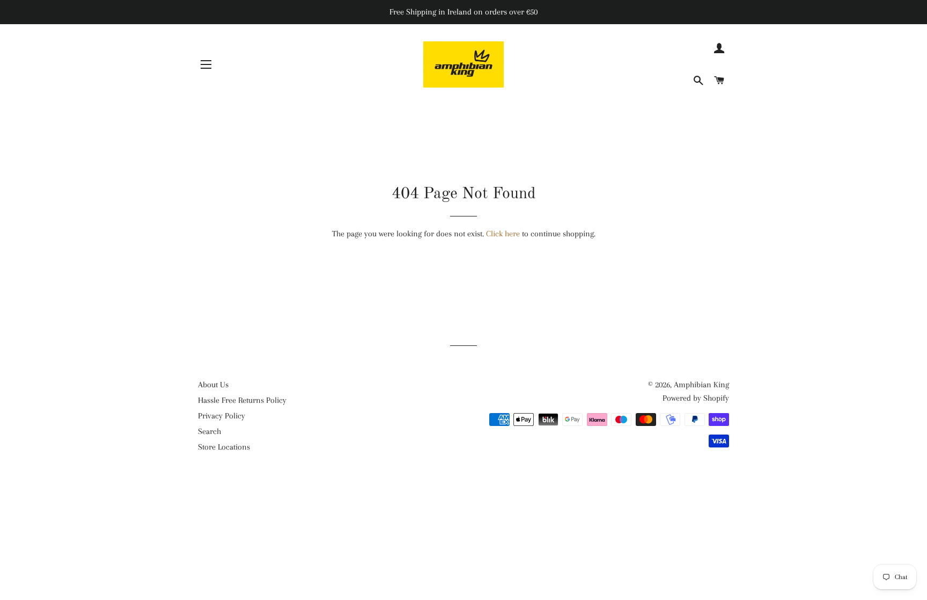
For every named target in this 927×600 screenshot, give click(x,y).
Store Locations (224, 447)
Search (209, 431)
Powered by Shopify (696, 398)
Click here (503, 233)
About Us (213, 384)
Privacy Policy (221, 416)
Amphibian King (701, 384)
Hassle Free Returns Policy (242, 400)
